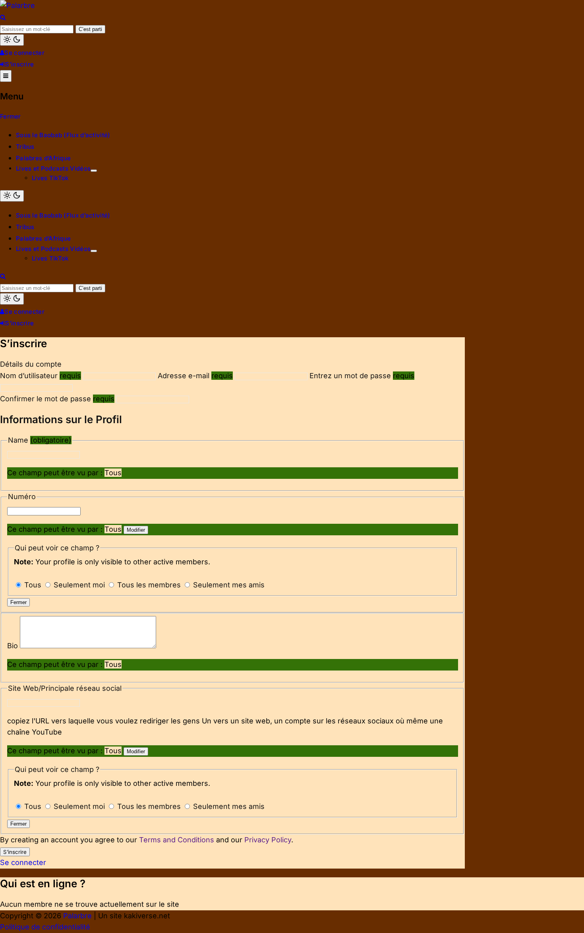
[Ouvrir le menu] (6, 76)
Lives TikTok (50, 178)
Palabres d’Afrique (43, 158)
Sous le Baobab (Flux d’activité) (63, 135)
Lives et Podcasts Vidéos (53, 168)
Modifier (136, 530)
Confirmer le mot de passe (57, 399)
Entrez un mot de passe (361, 375)
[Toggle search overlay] (3, 17)
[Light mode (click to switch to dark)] (12, 40)
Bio (13, 645)
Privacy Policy (267, 840)
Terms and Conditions (176, 840)
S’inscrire (19, 64)
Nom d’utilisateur (40, 375)
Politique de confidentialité (45, 927)
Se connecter (24, 52)
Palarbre (77, 916)
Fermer (10, 116)
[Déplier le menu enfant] (94, 170)
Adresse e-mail (195, 375)
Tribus (25, 146)
